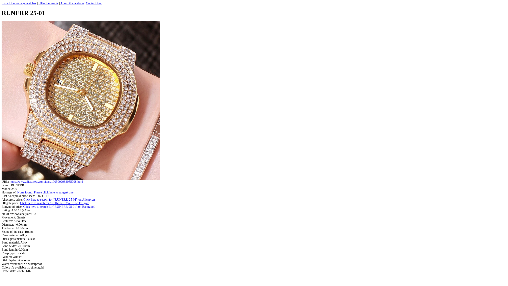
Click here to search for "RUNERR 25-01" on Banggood (59, 206)
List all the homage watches (19, 3)
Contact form (94, 3)
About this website (72, 3)
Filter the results (48, 3)
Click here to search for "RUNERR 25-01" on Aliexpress (59, 199)
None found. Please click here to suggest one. (45, 192)
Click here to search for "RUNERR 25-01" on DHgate (54, 203)
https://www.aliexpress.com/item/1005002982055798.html (46, 181)
